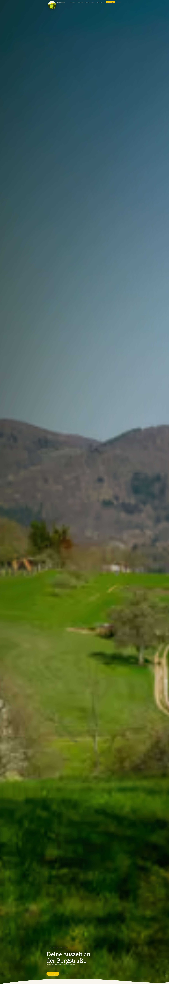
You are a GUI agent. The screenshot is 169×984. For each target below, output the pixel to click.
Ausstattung (80, 2)
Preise (92, 2)
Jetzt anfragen (110, 2)
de (117, 2)
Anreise (97, 2)
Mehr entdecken (64, 973)
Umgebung (87, 2)
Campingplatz (73, 2)
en (120, 2)
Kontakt (102, 2)
